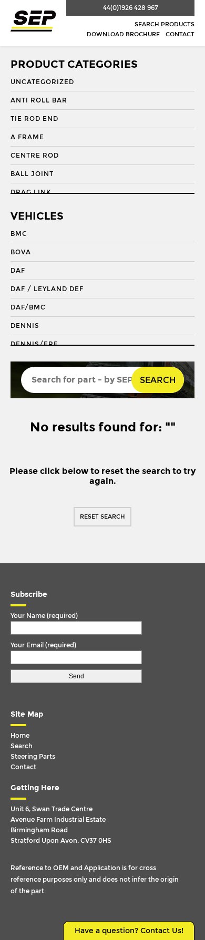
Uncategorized (42, 82)
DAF (18, 270)
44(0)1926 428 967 (130, 8)
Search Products (164, 24)
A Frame (27, 137)
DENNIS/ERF (34, 344)
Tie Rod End (34, 118)
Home (20, 735)
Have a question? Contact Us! (129, 930)
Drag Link (31, 192)
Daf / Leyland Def (47, 289)
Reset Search (102, 516)
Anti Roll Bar (39, 100)
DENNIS (25, 325)
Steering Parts (33, 756)
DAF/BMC (28, 307)
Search (158, 380)
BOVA (21, 252)
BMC (19, 233)
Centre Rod (35, 155)
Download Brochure (123, 34)
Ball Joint (32, 174)
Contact (180, 34)
